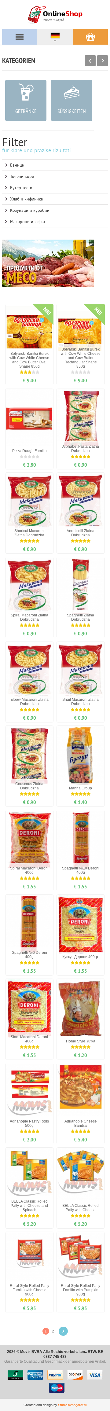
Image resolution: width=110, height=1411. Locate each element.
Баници (17, 165)
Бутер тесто (21, 187)
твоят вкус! (53, 19)
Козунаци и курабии (30, 210)
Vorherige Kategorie (90, 60)
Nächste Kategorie (102, 60)
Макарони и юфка (27, 221)
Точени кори (22, 176)
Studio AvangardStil (72, 1405)
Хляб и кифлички (26, 199)
